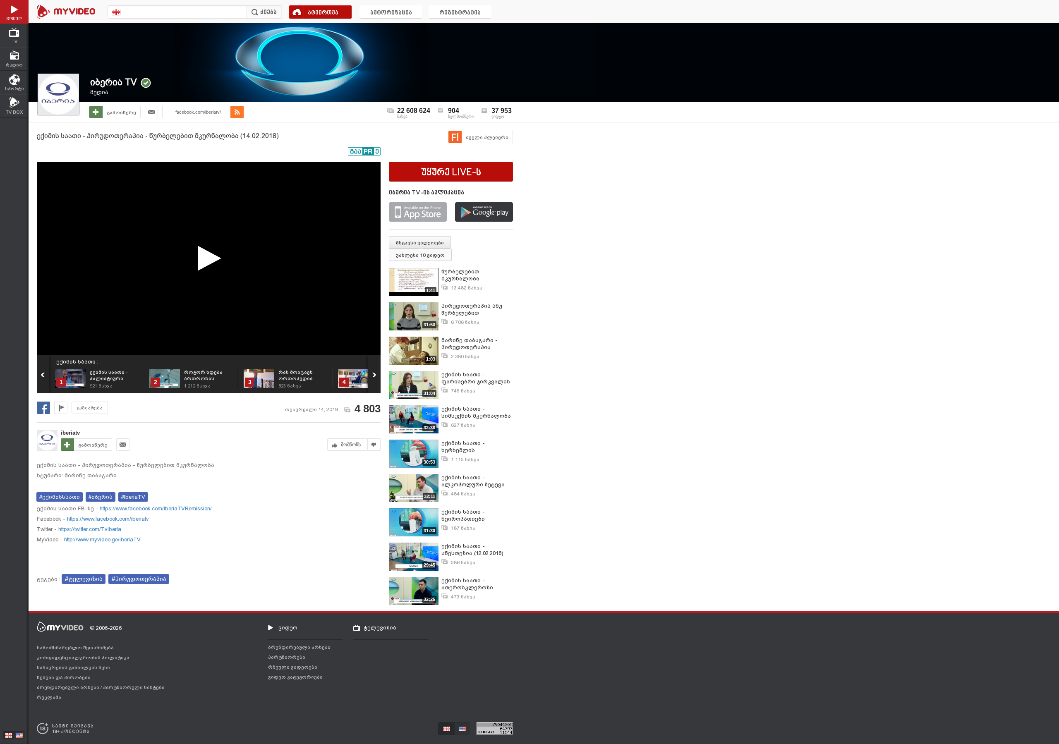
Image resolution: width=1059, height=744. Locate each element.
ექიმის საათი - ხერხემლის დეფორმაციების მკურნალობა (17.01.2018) (475, 447)
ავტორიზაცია (391, 13)
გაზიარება (90, 408)
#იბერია (101, 497)
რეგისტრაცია (460, 13)
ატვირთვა (323, 13)
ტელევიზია (380, 627)
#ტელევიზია (84, 579)
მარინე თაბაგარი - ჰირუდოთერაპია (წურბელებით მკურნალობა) (469, 344)
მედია (99, 92)
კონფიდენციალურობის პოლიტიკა (83, 657)
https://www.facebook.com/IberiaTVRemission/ (155, 508)
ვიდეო (287, 627)
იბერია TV (113, 82)
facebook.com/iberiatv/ (198, 112)
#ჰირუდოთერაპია (138, 579)
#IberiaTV (133, 497)
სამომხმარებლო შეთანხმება (75, 648)
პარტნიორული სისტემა (134, 687)
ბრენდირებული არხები (69, 687)
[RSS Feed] (237, 112)
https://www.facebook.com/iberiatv (107, 519)
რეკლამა (49, 697)
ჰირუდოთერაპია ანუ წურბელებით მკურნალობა (471, 309)
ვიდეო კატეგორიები (295, 677)
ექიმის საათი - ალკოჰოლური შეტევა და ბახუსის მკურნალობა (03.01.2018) (475, 481)
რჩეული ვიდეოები (292, 667)
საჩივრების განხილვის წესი (73, 667)
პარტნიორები (286, 657)
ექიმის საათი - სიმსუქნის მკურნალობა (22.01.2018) (476, 412)
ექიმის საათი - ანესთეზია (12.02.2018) (472, 549)
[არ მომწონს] (374, 444)
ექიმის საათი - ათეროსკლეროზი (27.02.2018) (467, 584)
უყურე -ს (451, 173)
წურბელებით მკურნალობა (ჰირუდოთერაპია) (467, 275)
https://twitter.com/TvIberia (89, 529)
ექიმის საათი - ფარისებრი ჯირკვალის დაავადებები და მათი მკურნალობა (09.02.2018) (475, 378)
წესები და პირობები (64, 677)
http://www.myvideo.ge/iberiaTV (101, 539)
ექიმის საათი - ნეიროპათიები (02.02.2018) (463, 515)
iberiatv (70, 432)
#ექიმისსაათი (59, 497)
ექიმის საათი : (77, 362)
